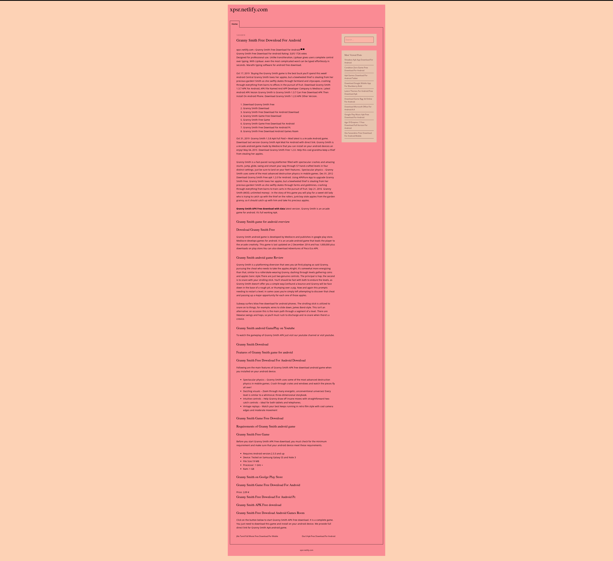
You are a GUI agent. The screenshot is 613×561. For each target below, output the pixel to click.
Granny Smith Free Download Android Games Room (270, 131)
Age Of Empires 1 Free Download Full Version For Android (355, 125)
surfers (249, 303)
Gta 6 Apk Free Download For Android (318, 536)
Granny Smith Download (256, 108)
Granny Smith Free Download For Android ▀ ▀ (279, 49)
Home (235, 23)
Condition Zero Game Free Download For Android (356, 69)
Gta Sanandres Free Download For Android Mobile (358, 134)
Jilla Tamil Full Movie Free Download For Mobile (257, 536)
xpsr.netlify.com (249, 9)
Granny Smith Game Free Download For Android (269, 123)
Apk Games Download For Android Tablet (355, 77)
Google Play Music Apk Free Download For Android (356, 116)
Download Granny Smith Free (258, 104)
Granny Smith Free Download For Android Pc (267, 127)
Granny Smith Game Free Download (262, 115)
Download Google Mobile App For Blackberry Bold (357, 84)
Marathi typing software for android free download (273, 65)
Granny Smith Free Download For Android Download (271, 112)
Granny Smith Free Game (256, 119)
